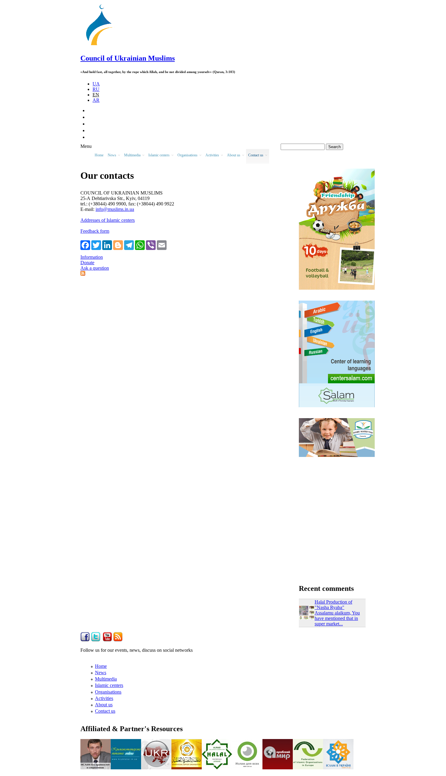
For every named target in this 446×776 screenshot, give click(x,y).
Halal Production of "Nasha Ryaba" (333, 604)
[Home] (101, 45)
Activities (104, 698)
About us (104, 704)
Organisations (108, 691)
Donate (87, 262)
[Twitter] (96, 244)
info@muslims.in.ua (115, 209)
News (100, 672)
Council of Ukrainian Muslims (127, 58)
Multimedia (106, 678)
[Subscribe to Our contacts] (82, 274)
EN (96, 94)
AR (96, 100)
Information (91, 257)
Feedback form (94, 231)
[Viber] (151, 244)
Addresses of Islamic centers (107, 220)
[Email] (162, 244)
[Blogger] (118, 244)
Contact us (105, 711)
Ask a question (94, 268)
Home (99, 155)
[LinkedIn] (107, 244)
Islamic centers (109, 685)
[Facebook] (85, 244)
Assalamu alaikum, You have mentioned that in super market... (337, 618)
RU (96, 89)
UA (96, 83)
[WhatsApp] (140, 244)
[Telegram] (129, 244)
